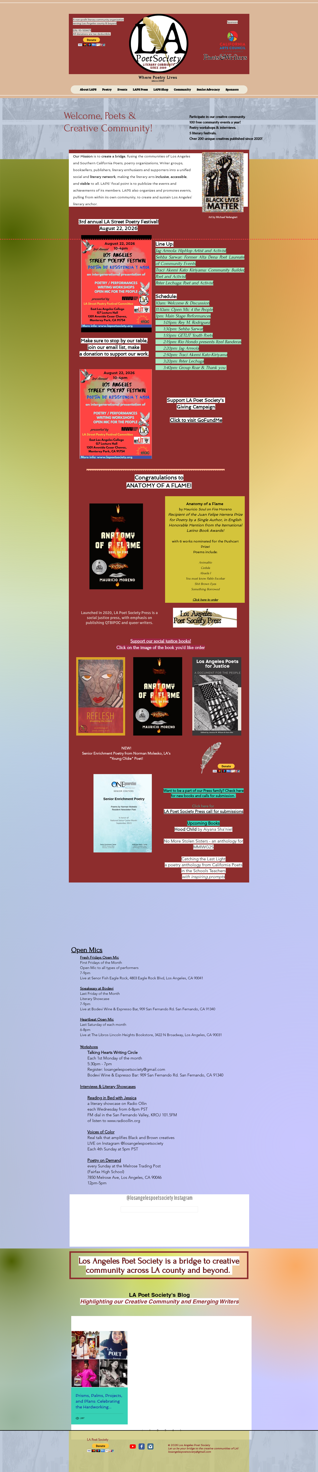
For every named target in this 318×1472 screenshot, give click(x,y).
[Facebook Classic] (142, 1446)
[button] (91, 41)
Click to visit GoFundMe (196, 420)
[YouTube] (133, 1446)
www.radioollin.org (123, 1120)
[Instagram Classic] (150, 1446)
